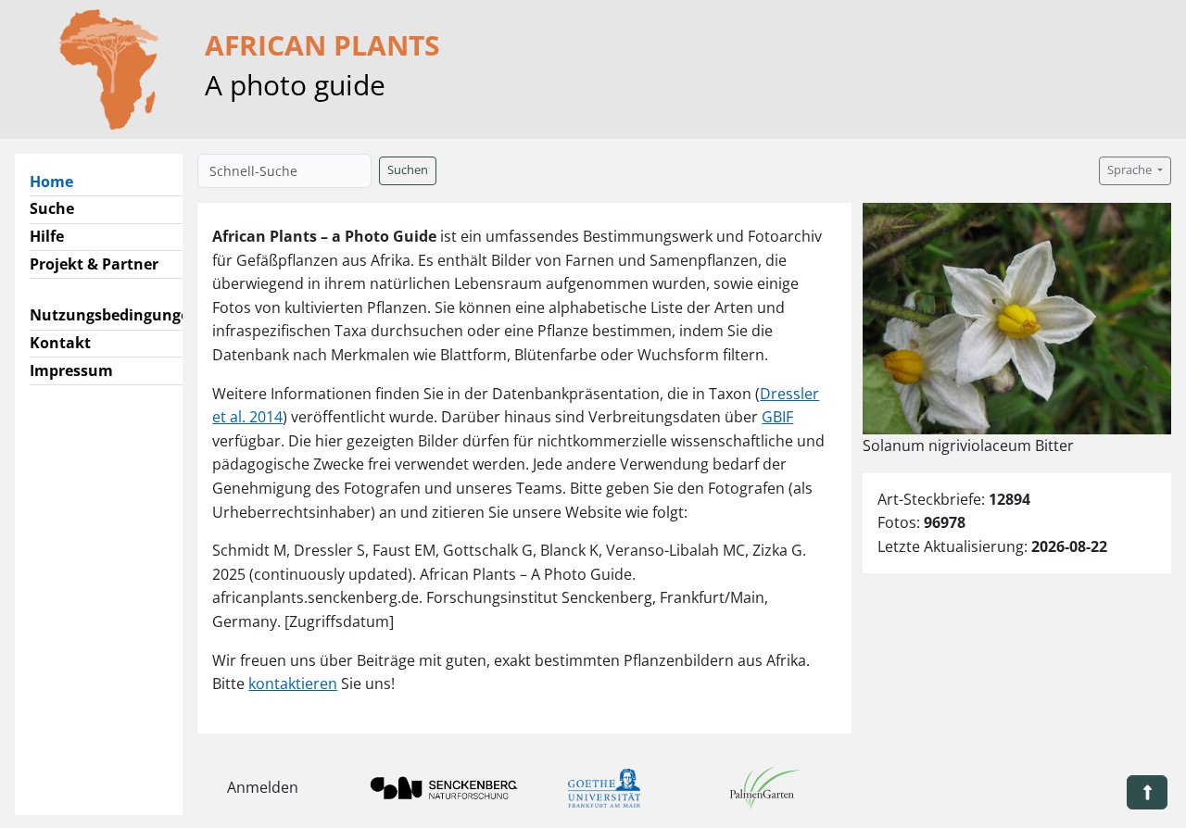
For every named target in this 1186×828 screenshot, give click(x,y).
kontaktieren (292, 683)
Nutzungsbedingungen (114, 315)
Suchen (407, 170)
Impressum (71, 370)
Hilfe (47, 236)
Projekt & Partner (94, 264)
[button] (1147, 792)
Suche (52, 208)
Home (59, 181)
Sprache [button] (1130, 170)
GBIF (777, 417)
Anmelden (262, 787)
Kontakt (60, 342)
